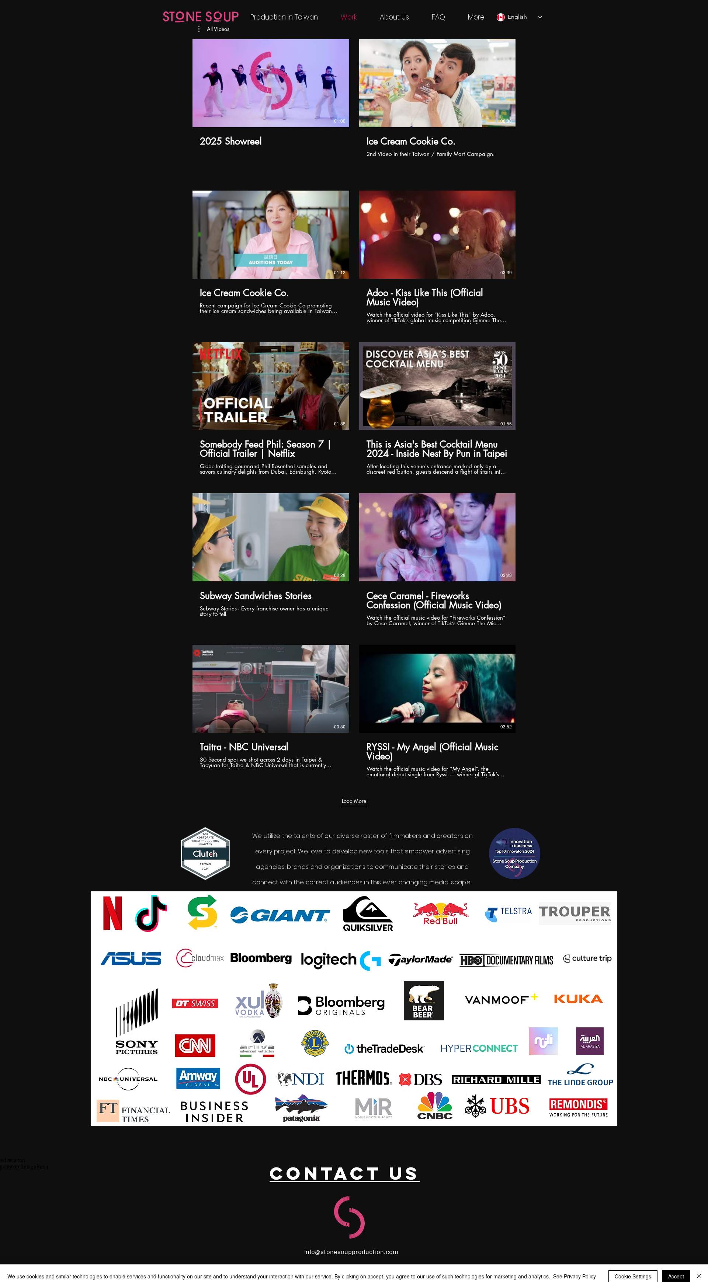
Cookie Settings (633, 1276)
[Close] (699, 1276)
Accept (676, 1276)
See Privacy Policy (574, 1276)
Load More (354, 801)
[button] (213, 29)
